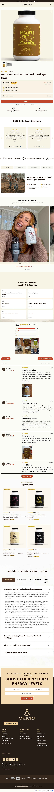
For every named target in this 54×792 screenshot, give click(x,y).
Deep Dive (46, 581)
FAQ (38, 738)
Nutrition (21, 579)
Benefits (8, 579)
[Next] (52, 137)
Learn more (36, 104)
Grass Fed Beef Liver (8, 552)
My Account (23, 733)
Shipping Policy (41, 743)
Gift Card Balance (25, 738)
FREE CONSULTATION (10, 723)
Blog (4, 736)
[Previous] (1, 137)
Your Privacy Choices (46, 790)
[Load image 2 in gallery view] (9, 64)
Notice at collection (38, 790)
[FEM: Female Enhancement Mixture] (14, 499)
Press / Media (6, 743)
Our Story (5, 733)
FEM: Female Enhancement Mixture (12, 515)
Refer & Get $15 (24, 736)
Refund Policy (41, 740)
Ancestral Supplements (23, 786)
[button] (3, 4)
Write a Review (46, 359)
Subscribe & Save (7, 738)
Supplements (35, 579)
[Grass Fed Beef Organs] (39, 536)
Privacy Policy (13, 768)
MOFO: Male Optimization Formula (36, 515)
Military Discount (42, 745)
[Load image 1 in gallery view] (4, 64)
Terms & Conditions (6, 768)
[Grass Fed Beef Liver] (14, 536)
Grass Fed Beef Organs (33, 552)
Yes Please (28, 698)
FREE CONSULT (41, 733)
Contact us (40, 736)
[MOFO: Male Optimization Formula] (39, 499)
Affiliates (5, 740)
